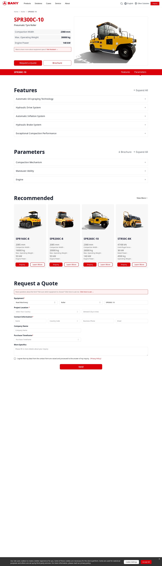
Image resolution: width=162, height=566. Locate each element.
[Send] (126, 307)
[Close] (128, 256)
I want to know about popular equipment (97, 269)
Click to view (92, 300)
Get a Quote (41, 291)
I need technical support (92, 279)
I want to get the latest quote (93, 274)
